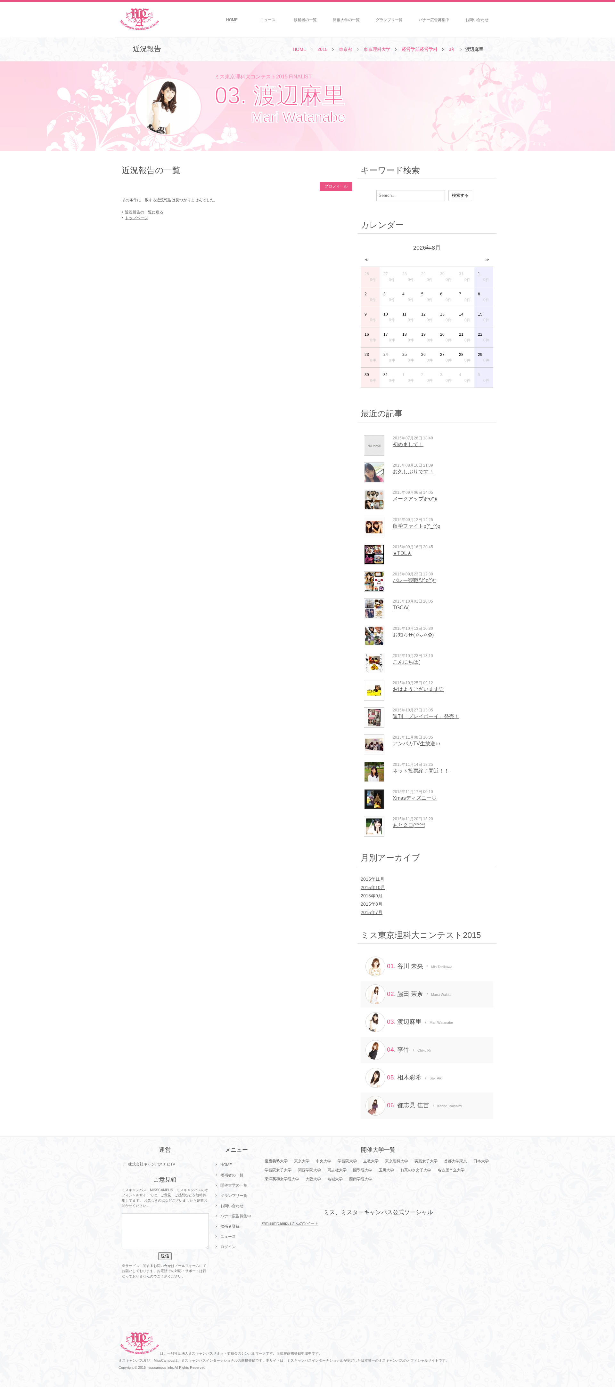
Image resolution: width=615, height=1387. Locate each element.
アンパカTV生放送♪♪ (416, 743)
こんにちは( (406, 662)
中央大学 (323, 1161)
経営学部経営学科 (420, 49)
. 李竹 (408, 1049)
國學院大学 (362, 1170)
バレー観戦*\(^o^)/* (414, 580)
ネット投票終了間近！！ (421, 771)
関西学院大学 (309, 1170)
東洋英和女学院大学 (282, 1179)
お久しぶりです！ (413, 471)
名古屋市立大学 (451, 1170)
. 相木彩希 (414, 1077)
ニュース (267, 20)
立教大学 (371, 1161)
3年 (452, 49)
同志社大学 (337, 1170)
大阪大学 (313, 1179)
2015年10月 (373, 887)
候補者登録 (230, 1226)
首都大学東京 (455, 1161)
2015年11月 (372, 879)
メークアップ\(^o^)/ (415, 498)
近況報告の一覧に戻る (144, 212)
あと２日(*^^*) (409, 825)
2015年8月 (371, 904)
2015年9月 (371, 895)
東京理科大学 (377, 49)
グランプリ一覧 (389, 20)
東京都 (345, 49)
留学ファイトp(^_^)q (416, 526)
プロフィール (336, 186)
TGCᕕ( (401, 607)
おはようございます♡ (418, 689)
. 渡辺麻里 (420, 1021)
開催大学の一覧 (346, 20)
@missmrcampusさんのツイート (289, 1223)
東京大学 (301, 1161)
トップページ (136, 218)
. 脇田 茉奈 (419, 993)
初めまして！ (408, 444)
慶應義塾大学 (276, 1161)
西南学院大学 (360, 1179)
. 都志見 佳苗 (424, 1105)
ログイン (228, 1247)
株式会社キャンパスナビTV (151, 1164)
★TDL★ (402, 553)
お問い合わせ (476, 20)
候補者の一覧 (305, 20)
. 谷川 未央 (419, 966)
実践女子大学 (426, 1161)
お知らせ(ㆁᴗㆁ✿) (413, 634)
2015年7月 (371, 912)
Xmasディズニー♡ (415, 798)
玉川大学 (386, 1170)
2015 (322, 49)
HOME (232, 20)
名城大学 (335, 1179)
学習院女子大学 (278, 1170)
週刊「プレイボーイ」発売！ (426, 716)
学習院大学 (347, 1161)
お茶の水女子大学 (415, 1170)
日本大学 (481, 1161)
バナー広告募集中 (434, 20)
